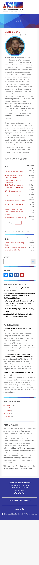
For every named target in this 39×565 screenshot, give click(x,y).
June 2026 (7, 411)
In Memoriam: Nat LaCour (14, 196)
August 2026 (8, 405)
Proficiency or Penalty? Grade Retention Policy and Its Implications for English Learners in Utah (19, 303)
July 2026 (7, 408)
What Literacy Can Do (13, 191)
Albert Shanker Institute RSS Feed (24, 493)
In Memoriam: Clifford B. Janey (15, 218)
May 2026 (7, 414)
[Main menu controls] (35, 7)
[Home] (12, 7)
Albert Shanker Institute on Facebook (16, 493)
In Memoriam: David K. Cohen (15, 201)
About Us (18, 509)
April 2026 (7, 417)
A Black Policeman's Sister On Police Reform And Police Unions (15, 211)
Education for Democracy (14, 172)
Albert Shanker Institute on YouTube (20, 493)
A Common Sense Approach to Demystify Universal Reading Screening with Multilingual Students (19, 295)
